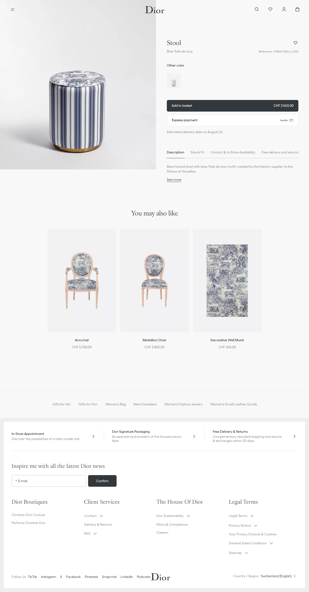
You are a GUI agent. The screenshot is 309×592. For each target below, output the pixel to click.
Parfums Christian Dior (28, 523)
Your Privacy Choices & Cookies (252, 534)
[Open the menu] (12, 9)
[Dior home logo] (155, 9)
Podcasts (143, 577)
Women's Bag (115, 404)
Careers (162, 532)
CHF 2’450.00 (233, 105)
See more (174, 180)
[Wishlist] (270, 9)
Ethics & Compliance (172, 524)
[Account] (284, 9)
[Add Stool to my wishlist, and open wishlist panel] (295, 43)
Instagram (48, 577)
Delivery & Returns (98, 524)
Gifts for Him (88, 404)
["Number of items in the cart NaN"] (297, 9)
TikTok (32, 577)
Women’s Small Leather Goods (233, 404)
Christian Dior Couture (28, 515)
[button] (78, 84)
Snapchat (109, 577)
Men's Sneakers (145, 404)
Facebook (73, 577)
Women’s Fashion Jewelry (183, 404)
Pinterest (91, 577)
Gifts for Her (61, 404)
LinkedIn (126, 577)
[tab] (175, 152)
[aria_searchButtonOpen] (257, 9)
